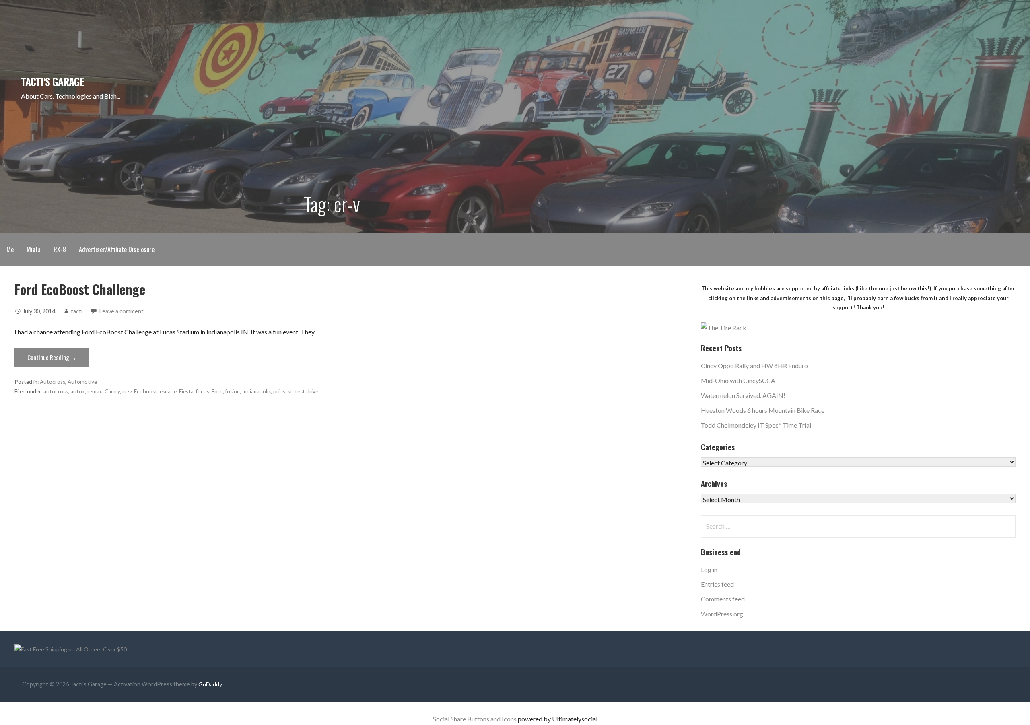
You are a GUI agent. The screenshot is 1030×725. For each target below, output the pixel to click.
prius (279, 391)
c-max (94, 391)
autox (77, 391)
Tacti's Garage (52, 81)
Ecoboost (145, 391)
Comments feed (723, 599)
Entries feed (717, 584)
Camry (112, 391)
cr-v (127, 391)
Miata (34, 249)
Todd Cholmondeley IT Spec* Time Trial (756, 425)
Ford (217, 391)
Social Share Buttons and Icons (475, 719)
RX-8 (60, 249)
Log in (709, 569)
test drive (306, 391)
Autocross (52, 382)
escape (168, 391)
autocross (55, 391)
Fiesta (186, 391)
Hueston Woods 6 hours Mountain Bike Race (762, 410)
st (290, 391)
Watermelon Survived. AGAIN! (743, 395)
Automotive (82, 382)
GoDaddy (210, 684)
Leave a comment (121, 311)
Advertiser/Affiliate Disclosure (116, 249)
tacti (76, 311)
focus (202, 391)
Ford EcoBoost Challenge (79, 289)
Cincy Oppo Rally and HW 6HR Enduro (754, 365)
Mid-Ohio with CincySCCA (738, 380)
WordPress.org (722, 614)
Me (10, 249)
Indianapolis (256, 391)
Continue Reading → (51, 357)
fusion (232, 391)
